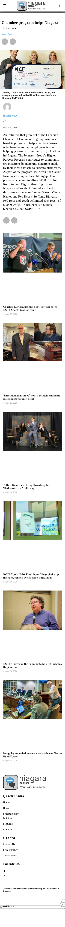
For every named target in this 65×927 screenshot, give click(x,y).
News (6, 808)
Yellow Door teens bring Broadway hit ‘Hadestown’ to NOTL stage (26, 486)
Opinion (7, 818)
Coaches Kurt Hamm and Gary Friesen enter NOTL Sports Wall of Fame (30, 308)
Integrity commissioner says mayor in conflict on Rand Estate (32, 754)
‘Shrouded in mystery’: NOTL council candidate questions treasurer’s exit (31, 397)
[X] (4, 874)
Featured (8, 823)
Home (6, 802)
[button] (5, 41)
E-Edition (8, 829)
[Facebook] (4, 870)
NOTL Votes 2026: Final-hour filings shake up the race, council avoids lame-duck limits (31, 576)
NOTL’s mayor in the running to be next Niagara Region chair (32, 665)
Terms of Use (10, 855)
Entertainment (11, 813)
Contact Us (9, 844)
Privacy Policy (10, 849)
